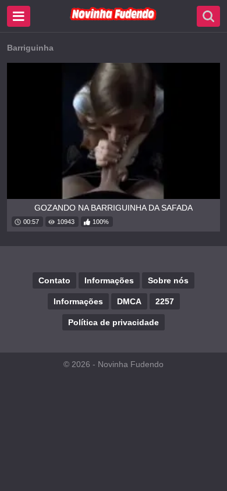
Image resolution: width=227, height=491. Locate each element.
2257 (164, 301)
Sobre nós (168, 280)
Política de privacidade (113, 322)
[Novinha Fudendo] (113, 18)
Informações (109, 280)
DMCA (129, 301)
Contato (54, 280)
